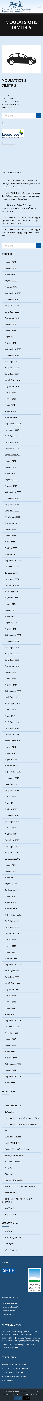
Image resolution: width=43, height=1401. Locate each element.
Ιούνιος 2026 (10, 268)
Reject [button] (27, 1398)
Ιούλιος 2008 (10, 995)
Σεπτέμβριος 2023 (12, 455)
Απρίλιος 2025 (11, 336)
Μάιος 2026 (10, 274)
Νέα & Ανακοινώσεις (10, 1303)
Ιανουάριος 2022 (12, 566)
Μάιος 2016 (10, 803)
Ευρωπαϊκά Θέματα (13, 1137)
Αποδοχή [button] (18, 1398)
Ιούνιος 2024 (10, 399)
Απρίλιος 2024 (11, 411)
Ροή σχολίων (10, 1243)
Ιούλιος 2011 (10, 865)
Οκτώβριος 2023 (12, 448)
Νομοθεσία (9, 1168)
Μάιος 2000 (10, 1082)
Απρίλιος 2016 (11, 809)
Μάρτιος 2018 (11, 765)
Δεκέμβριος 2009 (12, 921)
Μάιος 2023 (10, 473)
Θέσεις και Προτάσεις (14, 1155)
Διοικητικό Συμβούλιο (11, 1307)
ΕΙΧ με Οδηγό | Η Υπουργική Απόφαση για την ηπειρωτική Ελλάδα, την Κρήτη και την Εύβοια (21, 220)
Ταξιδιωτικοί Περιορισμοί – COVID (20, 1186)
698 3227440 (19, 1372)
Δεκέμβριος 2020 (12, 647)
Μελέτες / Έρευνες (13, 1161)
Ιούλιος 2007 (10, 1039)
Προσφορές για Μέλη (14, 1180)
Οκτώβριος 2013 (12, 840)
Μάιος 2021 (10, 616)
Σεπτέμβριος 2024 (12, 380)
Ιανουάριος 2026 (12, 299)
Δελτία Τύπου (11, 1112)
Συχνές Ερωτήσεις (9, 1314)
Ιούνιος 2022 (10, 535)
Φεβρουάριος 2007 (13, 1064)
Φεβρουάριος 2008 (13, 1020)
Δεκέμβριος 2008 (12, 971)
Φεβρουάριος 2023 (13, 492)
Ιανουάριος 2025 (12, 355)
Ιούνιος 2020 (10, 678)
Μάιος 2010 (10, 896)
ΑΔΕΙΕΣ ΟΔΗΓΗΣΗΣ (13, 1105)
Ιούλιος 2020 (10, 672)
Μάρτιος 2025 (11, 343)
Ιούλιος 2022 (10, 529)
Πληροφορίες (10, 1174)
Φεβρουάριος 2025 (13, 349)
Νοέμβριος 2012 (12, 852)
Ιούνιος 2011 (10, 871)
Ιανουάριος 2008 (12, 1026)
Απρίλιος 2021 (11, 622)
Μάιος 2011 (10, 877)
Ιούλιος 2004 (10, 1070)
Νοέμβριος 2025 (12, 305)
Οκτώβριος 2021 (12, 585)
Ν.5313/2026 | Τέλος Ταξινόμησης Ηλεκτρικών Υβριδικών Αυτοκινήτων (18, 1345)
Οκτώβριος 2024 (12, 374)
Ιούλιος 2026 (10, 262)
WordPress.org (11, 1250)
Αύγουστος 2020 (12, 666)
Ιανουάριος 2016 (12, 815)
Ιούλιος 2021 (10, 604)
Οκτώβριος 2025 (12, 312)
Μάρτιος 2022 (11, 554)
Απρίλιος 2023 (11, 480)
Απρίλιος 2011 (11, 884)
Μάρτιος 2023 (11, 486)
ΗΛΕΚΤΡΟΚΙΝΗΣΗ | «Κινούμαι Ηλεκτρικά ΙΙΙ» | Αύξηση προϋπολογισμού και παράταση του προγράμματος (21, 196)
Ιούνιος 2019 (10, 710)
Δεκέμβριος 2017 (12, 784)
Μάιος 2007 (10, 1051)
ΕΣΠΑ (7, 1130)
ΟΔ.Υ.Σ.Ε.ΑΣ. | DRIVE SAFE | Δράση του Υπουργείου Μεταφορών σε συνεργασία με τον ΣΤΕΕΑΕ (21, 183)
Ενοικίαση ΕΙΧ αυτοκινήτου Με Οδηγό (21, 1124)
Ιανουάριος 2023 (12, 498)
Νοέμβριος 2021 (12, 579)
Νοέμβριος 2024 (12, 368)
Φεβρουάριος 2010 (13, 915)
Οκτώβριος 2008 (12, 977)
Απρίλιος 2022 (11, 548)
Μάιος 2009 (10, 952)
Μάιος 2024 (10, 405)
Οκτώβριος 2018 (12, 734)
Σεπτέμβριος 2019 (12, 703)
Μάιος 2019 (10, 716)
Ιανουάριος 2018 (12, 778)
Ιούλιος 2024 (10, 392)
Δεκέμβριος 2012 (12, 846)
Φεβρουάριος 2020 (13, 691)
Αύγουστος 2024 (12, 386)
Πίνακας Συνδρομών (10, 1311)
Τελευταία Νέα (11, 1193)
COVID (7, 1099)
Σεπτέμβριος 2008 (12, 983)
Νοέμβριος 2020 (12, 654)
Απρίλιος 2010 (11, 902)
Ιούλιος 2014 (10, 828)
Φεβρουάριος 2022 (13, 560)
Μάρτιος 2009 (11, 958)
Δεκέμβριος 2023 (12, 436)
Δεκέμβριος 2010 (12, 890)
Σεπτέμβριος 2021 (12, 591)
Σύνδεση (8, 1231)
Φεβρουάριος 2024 (13, 424)
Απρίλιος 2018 (11, 759)
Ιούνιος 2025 (10, 330)
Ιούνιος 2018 (10, 747)
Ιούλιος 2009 (10, 939)
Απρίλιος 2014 (11, 834)
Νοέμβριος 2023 (12, 442)
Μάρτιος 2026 (11, 287)
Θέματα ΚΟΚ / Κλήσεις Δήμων (17, 1149)
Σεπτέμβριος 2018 (12, 740)
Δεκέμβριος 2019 (12, 697)
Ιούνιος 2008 (10, 1002)
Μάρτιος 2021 (11, 629)
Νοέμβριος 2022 (12, 504)
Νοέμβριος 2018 (12, 728)
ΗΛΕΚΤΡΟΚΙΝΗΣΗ (12, 1143)
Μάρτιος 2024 (11, 417)
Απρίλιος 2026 (11, 281)
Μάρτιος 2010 (11, 908)
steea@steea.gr (9, 1380)
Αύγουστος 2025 (12, 318)
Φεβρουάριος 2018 (13, 772)
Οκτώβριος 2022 (12, 511)
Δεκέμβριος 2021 (12, 573)
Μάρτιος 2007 (11, 1058)
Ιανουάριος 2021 (12, 641)
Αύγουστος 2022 (12, 523)
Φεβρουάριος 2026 (13, 293)
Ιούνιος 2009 (10, 946)
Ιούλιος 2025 (10, 324)
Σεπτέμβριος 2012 (12, 859)
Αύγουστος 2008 (12, 989)
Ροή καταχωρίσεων (13, 1237)
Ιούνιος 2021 (10, 610)
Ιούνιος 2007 (10, 1045)
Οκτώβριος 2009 (12, 933)
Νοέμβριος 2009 (12, 927)
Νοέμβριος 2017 (12, 790)
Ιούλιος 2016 (10, 796)
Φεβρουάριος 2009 (13, 964)
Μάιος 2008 (10, 1008)
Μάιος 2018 (10, 753)
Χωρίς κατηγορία (12, 1214)
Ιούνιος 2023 (10, 467)
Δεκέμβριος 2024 (12, 361)
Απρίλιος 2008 (11, 1014)
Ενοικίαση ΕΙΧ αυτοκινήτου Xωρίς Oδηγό (22, 1118)
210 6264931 (8, 1372)
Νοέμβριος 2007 (12, 1033)
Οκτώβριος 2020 (12, 660)
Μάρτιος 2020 (11, 685)
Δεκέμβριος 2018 (12, 722)
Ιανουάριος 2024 (12, 430)
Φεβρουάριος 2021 (13, 635)
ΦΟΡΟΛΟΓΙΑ (10, 1208)
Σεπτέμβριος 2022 (12, 517)
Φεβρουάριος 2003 (13, 1076)
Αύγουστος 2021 (12, 598)
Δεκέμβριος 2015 (12, 821)
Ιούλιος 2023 (10, 461)
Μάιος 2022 (10, 542)
